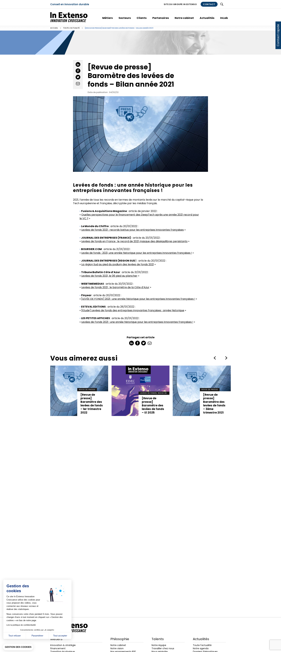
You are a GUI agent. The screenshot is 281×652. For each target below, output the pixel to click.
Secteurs (125, 18)
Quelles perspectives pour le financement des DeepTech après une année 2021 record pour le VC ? (139, 216)
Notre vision (117, 648)
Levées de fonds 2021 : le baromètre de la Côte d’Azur (115, 287)
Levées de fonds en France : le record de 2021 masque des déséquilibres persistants (134, 241)
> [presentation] (215, 357)
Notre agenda (200, 648)
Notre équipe (159, 645)
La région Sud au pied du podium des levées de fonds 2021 (117, 264)
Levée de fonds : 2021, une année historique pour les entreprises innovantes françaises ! (136, 253)
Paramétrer (37, 635)
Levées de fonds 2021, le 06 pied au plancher (109, 276)
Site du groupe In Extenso (180, 4)
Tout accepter (60, 635)
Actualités (207, 18)
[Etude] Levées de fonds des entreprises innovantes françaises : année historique (132, 310)
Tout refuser (14, 635)
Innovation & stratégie (63, 645)
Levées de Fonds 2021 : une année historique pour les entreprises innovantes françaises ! (137, 322)
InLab (224, 18)
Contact (209, 4)
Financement (58, 648)
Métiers (107, 18)
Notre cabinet (184, 18)
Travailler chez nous (163, 648)
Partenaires (160, 18)
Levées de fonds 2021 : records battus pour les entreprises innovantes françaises (132, 230)
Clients (142, 18)
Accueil (54, 28)
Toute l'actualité (71, 28)
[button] (18, 647)
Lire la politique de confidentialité (21, 625)
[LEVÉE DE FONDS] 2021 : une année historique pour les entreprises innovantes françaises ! (138, 299)
